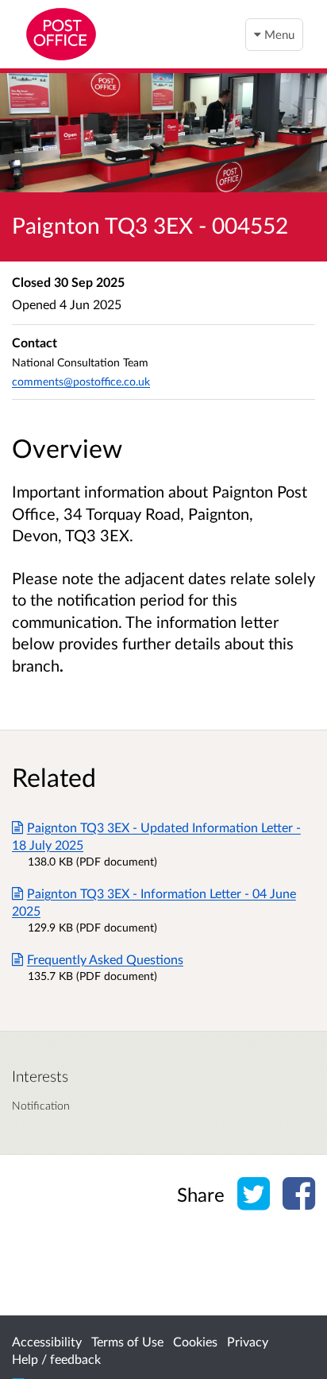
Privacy (247, 1341)
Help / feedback (56, 1358)
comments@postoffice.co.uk (81, 381)
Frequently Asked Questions (105, 958)
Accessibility (47, 1341)
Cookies (195, 1341)
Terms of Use (127, 1341)
